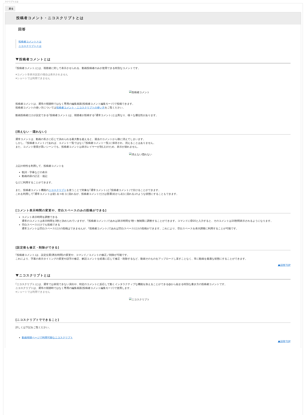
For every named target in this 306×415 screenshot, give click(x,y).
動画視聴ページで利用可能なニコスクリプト (47, 337)
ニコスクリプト (57, 190)
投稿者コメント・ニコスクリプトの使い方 (80, 107)
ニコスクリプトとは (29, 46)
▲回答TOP (284, 265)
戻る (11, 8)
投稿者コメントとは (29, 41)
